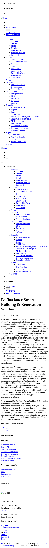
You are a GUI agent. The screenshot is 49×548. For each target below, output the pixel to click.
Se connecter (11, 27)
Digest (5, 430)
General (41, 543)
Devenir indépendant (9, 454)
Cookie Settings (7, 546)
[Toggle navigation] (7, 158)
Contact (4, 510)
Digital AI (5, 476)
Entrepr (8, 469)
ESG (3, 472)
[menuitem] (7, 32)
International (6, 474)
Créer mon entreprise (9, 452)
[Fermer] (2, 162)
